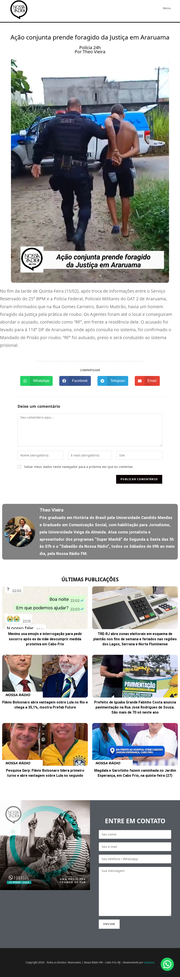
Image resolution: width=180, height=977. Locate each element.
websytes (149, 962)
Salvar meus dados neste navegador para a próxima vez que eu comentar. (78, 467)
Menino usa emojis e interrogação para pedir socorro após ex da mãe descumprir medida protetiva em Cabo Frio (45, 639)
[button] (36, 381)
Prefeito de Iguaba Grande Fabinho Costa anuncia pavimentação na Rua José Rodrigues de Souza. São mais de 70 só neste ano (135, 707)
